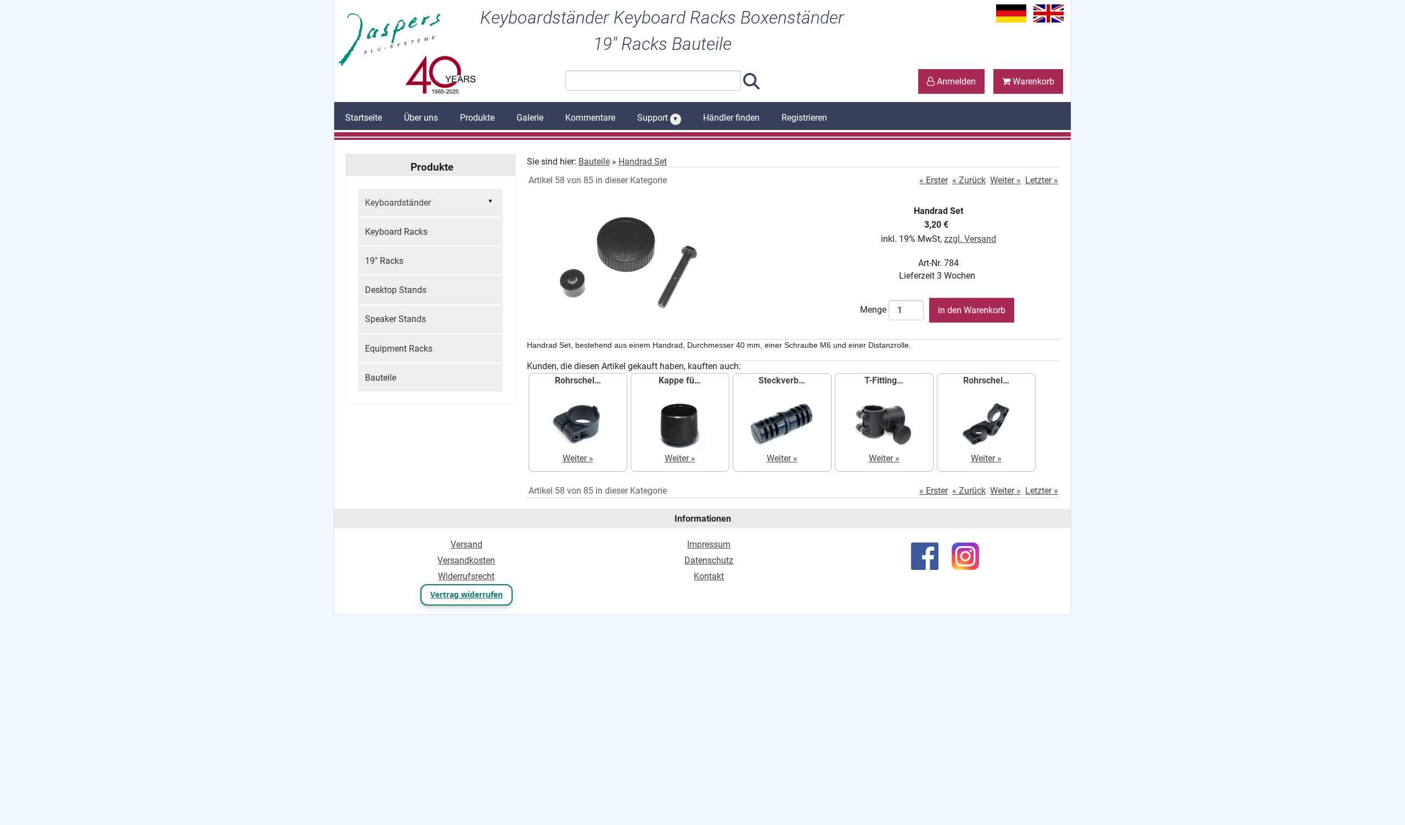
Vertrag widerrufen (466, 594)
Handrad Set (643, 161)
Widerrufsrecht (466, 576)
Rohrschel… (578, 380)
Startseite (363, 117)
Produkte (477, 117)
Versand (466, 544)
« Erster (933, 180)
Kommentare (590, 117)
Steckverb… (781, 380)
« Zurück (969, 180)
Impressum (708, 544)
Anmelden (955, 81)
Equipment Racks (398, 348)
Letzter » (1041, 180)
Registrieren (804, 117)
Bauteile (380, 377)
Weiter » (1005, 180)
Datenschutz (708, 560)
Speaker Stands (395, 319)
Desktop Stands (395, 290)
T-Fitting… (883, 380)
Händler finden (731, 117)
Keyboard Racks (396, 232)
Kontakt (709, 576)
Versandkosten (466, 560)
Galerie (529, 117)
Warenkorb (1032, 81)
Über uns (421, 117)
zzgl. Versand (970, 239)
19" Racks (384, 261)
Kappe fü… (680, 380)
